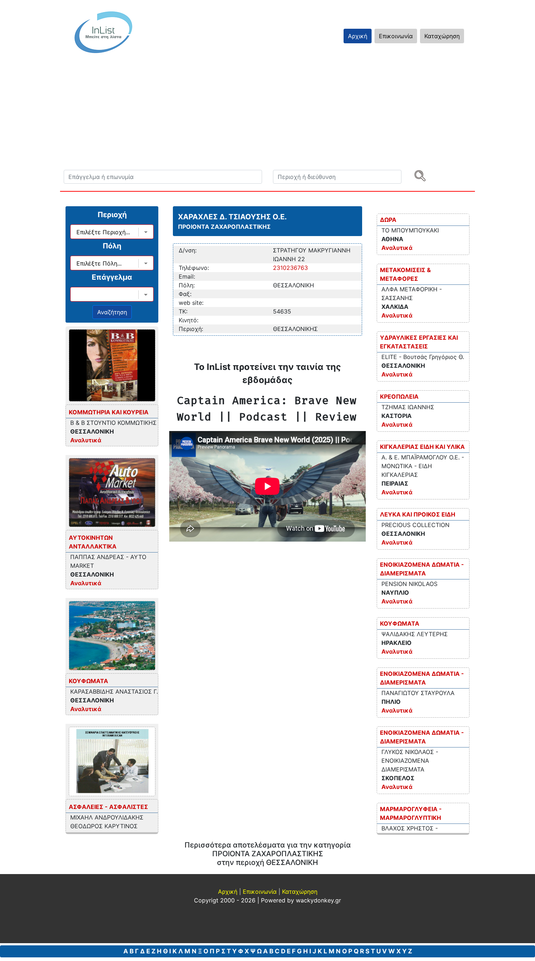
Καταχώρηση (442, 36)
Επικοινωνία (396, 36)
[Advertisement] (282, 115)
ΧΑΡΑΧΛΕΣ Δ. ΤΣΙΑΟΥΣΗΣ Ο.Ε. (232, 216)
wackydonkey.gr (318, 900)
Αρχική (357, 36)
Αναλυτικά (85, 440)
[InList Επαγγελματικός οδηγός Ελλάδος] (103, 32)
